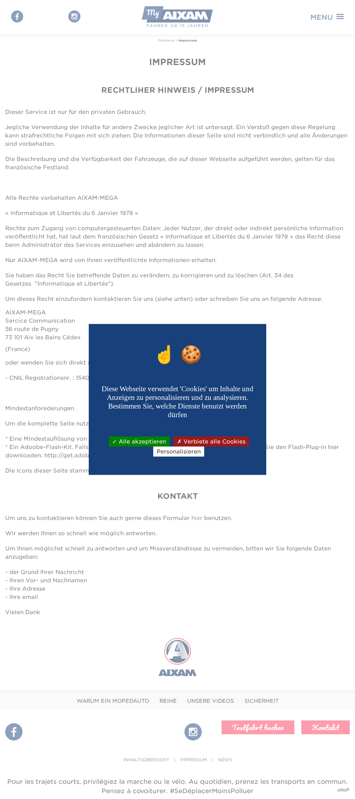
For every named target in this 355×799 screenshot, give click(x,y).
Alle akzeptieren (141, 441)
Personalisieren (179, 451)
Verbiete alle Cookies (213, 441)
